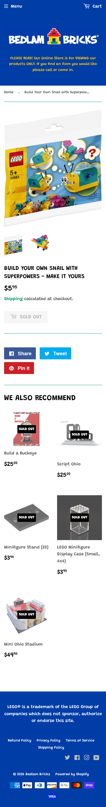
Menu (16, 6)
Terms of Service (80, 740)
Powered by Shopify (72, 774)
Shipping (13, 299)
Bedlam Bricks (38, 774)
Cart (96, 6)
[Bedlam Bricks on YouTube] (96, 758)
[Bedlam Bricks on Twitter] (67, 758)
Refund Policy (19, 740)
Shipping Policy (51, 747)
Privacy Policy (48, 740)
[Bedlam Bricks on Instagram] (86, 758)
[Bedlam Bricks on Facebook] (77, 758)
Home (8, 92)
